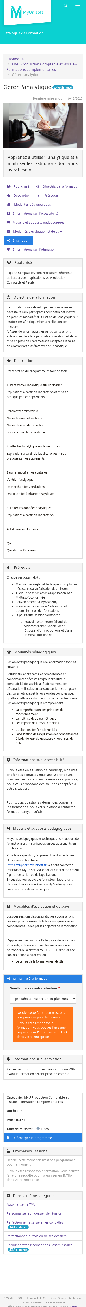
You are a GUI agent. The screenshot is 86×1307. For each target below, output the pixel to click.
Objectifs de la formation (60, 186)
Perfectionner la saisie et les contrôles (35, 1222)
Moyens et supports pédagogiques (38, 222)
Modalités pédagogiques (32, 204)
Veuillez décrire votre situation (33, 988)
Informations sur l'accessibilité (35, 213)
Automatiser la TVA (21, 1204)
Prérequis (51, 195)
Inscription (20, 240)
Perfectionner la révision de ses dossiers (37, 1236)
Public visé (21, 186)
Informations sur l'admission (34, 249)
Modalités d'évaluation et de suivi (37, 231)
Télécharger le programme (31, 1138)
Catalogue (15, 58)
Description (22, 195)
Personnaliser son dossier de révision (34, 1213)
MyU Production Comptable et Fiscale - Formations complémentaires (38, 1099)
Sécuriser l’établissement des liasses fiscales (39, 1245)
